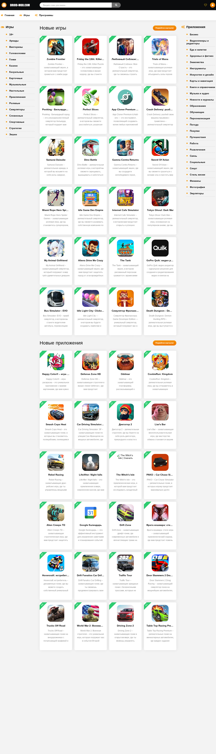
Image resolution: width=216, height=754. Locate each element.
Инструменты (198, 68)
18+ (11, 34)
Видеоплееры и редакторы (197, 42)
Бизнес (194, 34)
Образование (198, 106)
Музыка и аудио (199, 93)
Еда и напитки (198, 49)
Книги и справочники (202, 87)
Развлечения (197, 149)
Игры (27, 15)
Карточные (15, 78)
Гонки (12, 59)
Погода (194, 124)
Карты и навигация (201, 81)
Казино (13, 65)
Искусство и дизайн (202, 74)
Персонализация (200, 118)
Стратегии (15, 128)
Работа (194, 143)
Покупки (195, 131)
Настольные (16, 90)
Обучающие (197, 112)
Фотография (197, 187)
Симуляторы (17, 109)
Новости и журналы (202, 99)
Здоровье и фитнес (201, 56)
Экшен (13, 134)
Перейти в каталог (164, 28)
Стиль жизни (197, 174)
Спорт (193, 168)
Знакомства (197, 62)
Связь (193, 156)
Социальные (197, 162)
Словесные (16, 115)
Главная (9, 15)
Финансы (195, 181)
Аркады (14, 40)
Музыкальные (17, 84)
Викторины (16, 47)
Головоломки (17, 53)
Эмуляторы (197, 193)
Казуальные (16, 72)
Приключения (17, 97)
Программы (46, 15)
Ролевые (14, 103)
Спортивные (16, 122)
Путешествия (198, 137)
